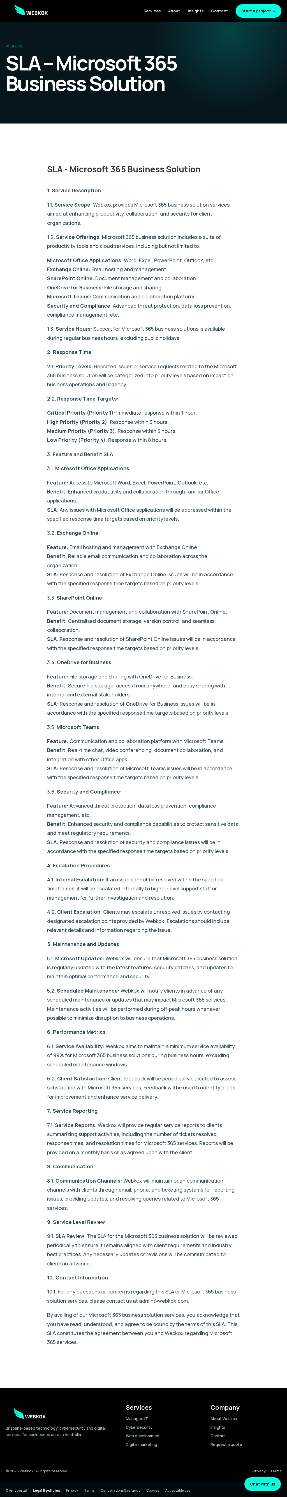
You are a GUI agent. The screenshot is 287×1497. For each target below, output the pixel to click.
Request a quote (226, 1444)
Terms (275, 1470)
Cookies (152, 1490)
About (174, 10)
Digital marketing (141, 1444)
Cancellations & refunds (120, 1490)
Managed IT (137, 1418)
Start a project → (258, 10)
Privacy (259, 1470)
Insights (195, 10)
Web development (143, 1435)
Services (152, 10)
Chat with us (262, 1484)
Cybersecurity (139, 1427)
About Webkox (223, 1418)
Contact (219, 10)
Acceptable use (177, 1490)
